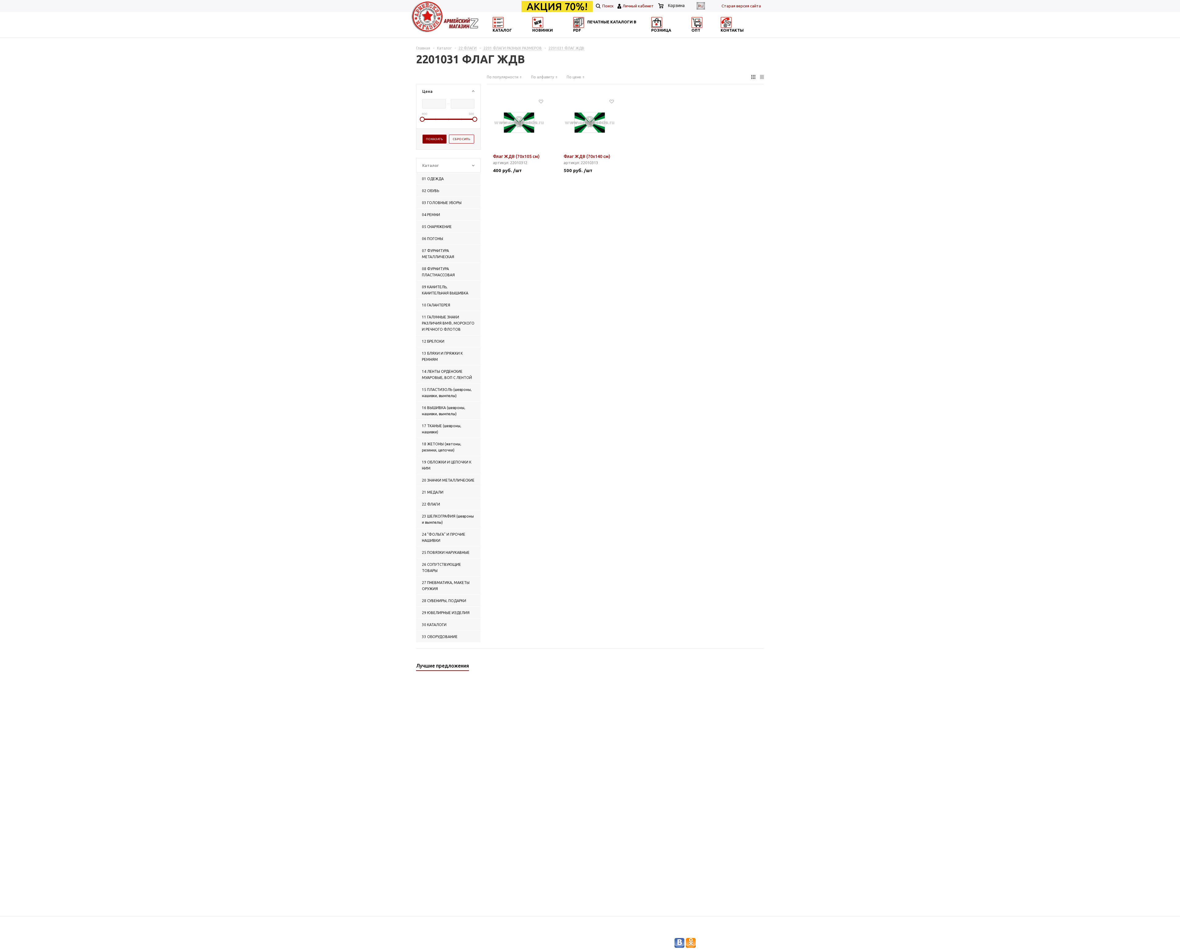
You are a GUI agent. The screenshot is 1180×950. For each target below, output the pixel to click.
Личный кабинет (638, 6)
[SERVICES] (618, 35)
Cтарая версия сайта (741, 6)
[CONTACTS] (737, 35)
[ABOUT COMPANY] (677, 35)
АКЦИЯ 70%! (557, 6)
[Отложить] (541, 101)
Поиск (607, 6)
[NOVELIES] (558, 35)
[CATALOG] (499, 35)
